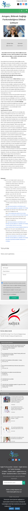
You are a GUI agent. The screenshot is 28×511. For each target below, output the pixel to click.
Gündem (21, 43)
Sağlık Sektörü (23, 467)
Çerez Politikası (22, 473)
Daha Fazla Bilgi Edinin (17, 506)
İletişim (4, 473)
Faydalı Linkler (12, 471)
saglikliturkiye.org (21, 471)
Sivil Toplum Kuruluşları (14, 469)
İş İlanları (4, 471)
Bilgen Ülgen (10, 43)
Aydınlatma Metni (12, 473)
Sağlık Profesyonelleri (6, 467)
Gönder (14, 297)
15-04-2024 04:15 (6, 331)
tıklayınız (14, 294)
